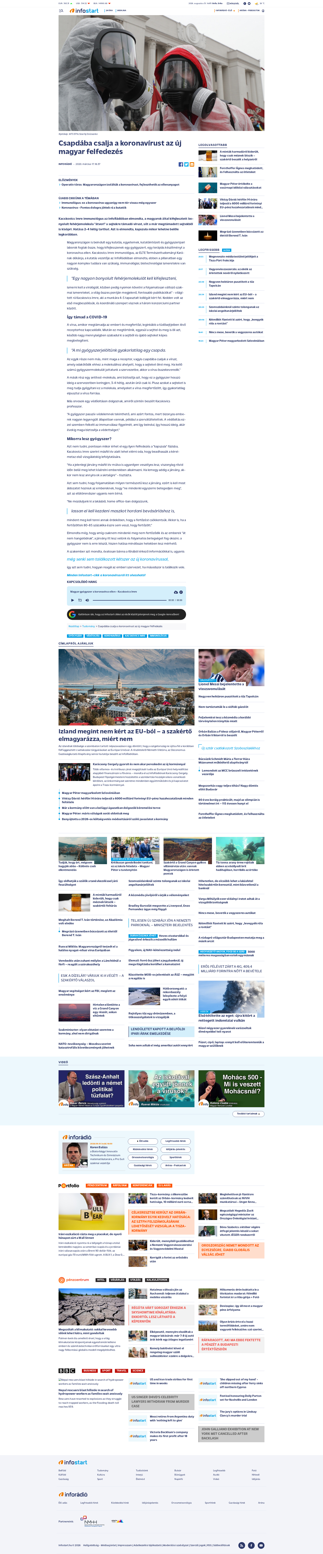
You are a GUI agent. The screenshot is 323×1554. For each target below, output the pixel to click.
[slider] (130, 600)
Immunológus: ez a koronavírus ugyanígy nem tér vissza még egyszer (109, 203)
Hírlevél (255, 1475)
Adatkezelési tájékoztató (147, 1545)
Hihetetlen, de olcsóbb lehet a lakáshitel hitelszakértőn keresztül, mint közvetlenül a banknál (228, 885)
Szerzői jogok (197, 1545)
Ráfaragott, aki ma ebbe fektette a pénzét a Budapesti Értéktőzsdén (231, 1345)
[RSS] (241, 1545)
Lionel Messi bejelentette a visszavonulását (221, 686)
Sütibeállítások (221, 1545)
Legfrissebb (219, 1470)
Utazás (135, 1280)
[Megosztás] (181, 592)
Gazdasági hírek (237, 1503)
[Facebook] (251, 1545)
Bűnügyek (179, 1475)
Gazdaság (64, 1479)
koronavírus (112, 636)
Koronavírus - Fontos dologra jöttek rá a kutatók (94, 207)
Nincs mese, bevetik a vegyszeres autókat (227, 913)
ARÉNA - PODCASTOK (250, 11)
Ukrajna (121, 11)
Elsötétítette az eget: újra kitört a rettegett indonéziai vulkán (227, 1018)
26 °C (261, 4)
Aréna (261, 1503)
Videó (216, 1479)
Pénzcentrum (97, 1185)
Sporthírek (210, 1503)
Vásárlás (117, 1280)
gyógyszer (75, 636)
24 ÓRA (226, 250)
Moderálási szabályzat (175, 1545)
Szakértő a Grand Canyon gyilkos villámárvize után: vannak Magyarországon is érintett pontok (185, 868)
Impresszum (125, 1545)
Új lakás (164, 1185)
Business (90, 1370)
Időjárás (256, 1479)
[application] (126, 600)
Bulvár (177, 1470)
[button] (72, 600)
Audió (216, 1475)
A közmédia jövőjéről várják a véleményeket (159, 895)
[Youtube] (261, 1545)
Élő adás (143, 1141)
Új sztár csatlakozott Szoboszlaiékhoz (231, 748)
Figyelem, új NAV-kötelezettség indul (154, 950)
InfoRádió (65, 164)
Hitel (101, 1280)
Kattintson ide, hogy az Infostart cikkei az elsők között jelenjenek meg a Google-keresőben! (128, 614)
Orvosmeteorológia (181, 1503)
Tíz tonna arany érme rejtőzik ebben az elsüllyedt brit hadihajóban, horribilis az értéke (237, 866)
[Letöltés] (176, 592)
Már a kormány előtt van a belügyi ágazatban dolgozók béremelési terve (111, 808)
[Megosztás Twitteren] (186, 164)
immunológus (158, 636)
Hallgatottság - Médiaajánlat (99, 1545)
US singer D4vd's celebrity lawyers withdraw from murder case (160, 1402)
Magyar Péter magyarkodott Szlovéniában (91, 793)
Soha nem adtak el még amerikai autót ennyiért (161, 1045)
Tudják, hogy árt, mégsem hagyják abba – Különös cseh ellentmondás (77, 866)
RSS (209, 1545)
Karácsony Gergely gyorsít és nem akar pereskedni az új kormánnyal (139, 764)
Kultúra (101, 1475)
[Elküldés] (191, 164)
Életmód (140, 1479)
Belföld (62, 1470)
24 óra (109, 11)
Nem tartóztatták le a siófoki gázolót (223, 707)
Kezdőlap (74, 626)
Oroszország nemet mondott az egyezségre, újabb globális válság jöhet (230, 1250)
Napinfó (178, 1479)
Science (138, 1370)
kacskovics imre (135, 636)
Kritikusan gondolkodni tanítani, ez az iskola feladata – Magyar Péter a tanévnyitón (132, 866)
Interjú (139, 1475)
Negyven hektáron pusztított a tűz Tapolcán (228, 696)
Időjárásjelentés (150, 1503)
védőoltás (93, 636)
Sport (106, 1370)
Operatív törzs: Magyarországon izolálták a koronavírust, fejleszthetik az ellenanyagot (120, 184)
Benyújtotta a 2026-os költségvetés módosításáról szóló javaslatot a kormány (115, 819)
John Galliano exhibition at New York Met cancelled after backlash (230, 1434)
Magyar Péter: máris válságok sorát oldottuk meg (95, 813)
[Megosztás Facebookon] (180, 164)
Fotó (254, 1470)
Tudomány (88, 626)
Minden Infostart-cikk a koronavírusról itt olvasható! (106, 575)
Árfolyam (120, 1185)
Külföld (62, 1475)
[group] (87, 600)
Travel (122, 1370)
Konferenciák (142, 1185)
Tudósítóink (142, 1470)
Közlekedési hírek (120, 1503)
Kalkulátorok (157, 1280)
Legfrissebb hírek (89, 1503)
